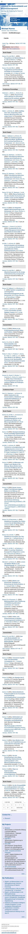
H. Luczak (19, 312)
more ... (24, 873)
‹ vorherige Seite (17, 802)
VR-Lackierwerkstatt (10, 866)
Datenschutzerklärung (10, 926)
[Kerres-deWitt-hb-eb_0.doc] (19, 459)
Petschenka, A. (14, 519)
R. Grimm (20, 250)
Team (8, 30)
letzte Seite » (14, 810)
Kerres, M (5, 207)
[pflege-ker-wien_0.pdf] (19, 576)
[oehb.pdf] (19, 442)
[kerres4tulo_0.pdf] (19, 707)
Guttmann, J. (18, 553)
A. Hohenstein (8, 622)
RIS (24, 43)
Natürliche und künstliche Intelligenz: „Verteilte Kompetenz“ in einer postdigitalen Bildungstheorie (15, 904)
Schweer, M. (19, 414)
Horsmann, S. (13, 599)
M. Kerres (16, 160)
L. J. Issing (14, 538)
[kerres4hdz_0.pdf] (19, 221)
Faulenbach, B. (14, 452)
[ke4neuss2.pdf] (19, 429)
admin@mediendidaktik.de (9, 932)
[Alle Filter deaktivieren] (12, 48)
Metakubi (7, 828)
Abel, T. (10, 354)
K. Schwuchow (10, 553)
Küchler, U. (22, 211)
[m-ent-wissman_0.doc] (19, 766)
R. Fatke (6, 59)
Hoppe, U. (7, 94)
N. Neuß (20, 422)
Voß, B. (20, 154)
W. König (15, 295)
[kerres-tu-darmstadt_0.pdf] (19, 594)
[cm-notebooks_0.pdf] (19, 238)
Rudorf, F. (11, 375)
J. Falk (18, 565)
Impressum (5, 924)
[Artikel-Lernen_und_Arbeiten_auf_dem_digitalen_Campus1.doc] (19, 319)
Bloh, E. (13, 524)
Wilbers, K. (17, 622)
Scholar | (5, 65)
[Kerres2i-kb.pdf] (19, 668)
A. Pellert (6, 437)
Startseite (4, 30)
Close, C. (8, 355)
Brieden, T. (18, 375)
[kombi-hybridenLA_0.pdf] (19, 627)
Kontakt (4, 928)
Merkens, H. (13, 59)
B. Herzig (8, 699)
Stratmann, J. (6, 93)
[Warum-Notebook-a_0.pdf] (19, 203)
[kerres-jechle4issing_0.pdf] (19, 543)
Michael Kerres (13, 30)
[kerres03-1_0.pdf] (19, 337)
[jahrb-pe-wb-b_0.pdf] (19, 559)
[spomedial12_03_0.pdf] (19, 366)
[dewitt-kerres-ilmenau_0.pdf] (19, 261)
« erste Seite (7, 802)
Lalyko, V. (14, 355)
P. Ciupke (7, 452)
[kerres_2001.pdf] (19, 776)
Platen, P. (5, 354)
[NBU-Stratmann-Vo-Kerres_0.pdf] (19, 168)
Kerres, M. (5, 56)
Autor (3, 43)
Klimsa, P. (21, 538)
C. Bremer (17, 143)
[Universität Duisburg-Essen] (19, 21)
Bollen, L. (12, 93)
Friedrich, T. (16, 354)
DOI (4, 83)
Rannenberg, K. (11, 297)
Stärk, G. (14, 586)
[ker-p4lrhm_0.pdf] (19, 530)
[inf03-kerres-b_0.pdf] (19, 304)
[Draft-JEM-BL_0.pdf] (19, 279)
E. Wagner (22, 788)
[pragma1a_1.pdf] (21, 83)
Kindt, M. (7, 790)
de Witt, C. (12, 56)
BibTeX (18, 43)
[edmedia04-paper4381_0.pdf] (19, 101)
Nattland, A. (11, 136)
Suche (7, 38)
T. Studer (15, 604)
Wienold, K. (5, 562)
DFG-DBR (8, 843)
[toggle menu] (26, 1)
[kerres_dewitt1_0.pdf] (21, 648)
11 (11, 807)
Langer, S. (21, 377)
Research (7, 818)
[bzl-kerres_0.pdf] (19, 349)
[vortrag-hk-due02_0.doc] (19, 684)
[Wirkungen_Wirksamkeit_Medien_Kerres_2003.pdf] (19, 478)
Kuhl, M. (7, 213)
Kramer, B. (5, 375)
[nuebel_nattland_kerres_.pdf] (19, 150)
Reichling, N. (10, 454)
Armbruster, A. (8, 606)
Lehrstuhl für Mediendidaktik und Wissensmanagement (14, 9)
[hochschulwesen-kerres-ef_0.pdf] (19, 750)
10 (7, 807)
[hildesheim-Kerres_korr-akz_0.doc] (19, 797)
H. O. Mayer (15, 73)
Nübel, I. (4, 111)
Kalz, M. (22, 160)
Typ (7, 43)
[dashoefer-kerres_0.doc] (19, 613)
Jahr (4, 45)
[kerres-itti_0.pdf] (19, 510)
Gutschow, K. (8, 377)
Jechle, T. (12, 534)
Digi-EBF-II (8, 838)
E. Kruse (15, 211)
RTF (21, 43)
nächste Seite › (20, 807)
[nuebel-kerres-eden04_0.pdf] (19, 126)
